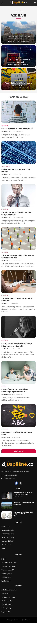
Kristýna (6, 303)
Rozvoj (18, 522)
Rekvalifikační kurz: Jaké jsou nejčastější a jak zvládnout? (14, 390)
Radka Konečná (15, 41)
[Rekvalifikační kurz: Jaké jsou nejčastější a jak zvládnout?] (18, 372)
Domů (15, 11)
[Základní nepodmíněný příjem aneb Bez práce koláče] (18, 238)
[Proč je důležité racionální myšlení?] (18, 112)
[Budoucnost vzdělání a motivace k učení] (18, 415)
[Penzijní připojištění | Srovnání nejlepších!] (6, 505)
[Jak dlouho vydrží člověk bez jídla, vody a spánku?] (18, 195)
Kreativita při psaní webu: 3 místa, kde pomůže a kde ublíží (16, 345)
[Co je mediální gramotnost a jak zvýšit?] (18, 152)
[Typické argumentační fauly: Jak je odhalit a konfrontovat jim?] (6, 515)
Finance (18, 555)
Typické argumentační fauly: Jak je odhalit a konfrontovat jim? (23, 513)
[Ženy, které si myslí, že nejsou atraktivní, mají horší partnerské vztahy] (6, 495)
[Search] (35, 3)
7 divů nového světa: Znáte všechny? (18, 37)
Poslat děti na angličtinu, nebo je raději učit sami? (18, 84)
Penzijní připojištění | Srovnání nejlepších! (23, 503)
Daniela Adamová (8, 394)
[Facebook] (16, 483)
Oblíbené (18, 586)
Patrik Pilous (15, 87)
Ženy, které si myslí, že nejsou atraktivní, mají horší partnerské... (23, 494)
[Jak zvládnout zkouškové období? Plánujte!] (18, 281)
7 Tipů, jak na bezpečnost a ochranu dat (18, 61)
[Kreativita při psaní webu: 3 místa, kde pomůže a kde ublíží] (18, 327)
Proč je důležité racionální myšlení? (17, 128)
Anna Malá (7, 437)
